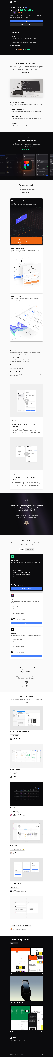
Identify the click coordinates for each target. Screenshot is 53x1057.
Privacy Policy (22, 1040)
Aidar (14, 890)
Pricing (11, 1043)
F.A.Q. (20, 1049)
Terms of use (22, 1043)
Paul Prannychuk (17, 814)
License (21, 1046)
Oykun (14, 776)
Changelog (12, 1046)
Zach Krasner (26, 527)
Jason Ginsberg (17, 738)
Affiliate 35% (13, 1040)
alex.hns (15, 928)
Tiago (26, 685)
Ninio (14, 852)
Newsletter (12, 1049)
